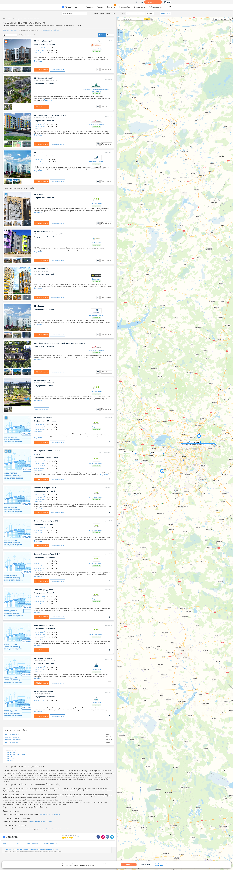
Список (103, 35)
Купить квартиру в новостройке (15, 754)
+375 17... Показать (41, 716)
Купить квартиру (10, 752)
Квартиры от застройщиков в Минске (40, 822)
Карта (111, 35)
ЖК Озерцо (38, 152)
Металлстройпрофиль (96, 124)
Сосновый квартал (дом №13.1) (47, 554)
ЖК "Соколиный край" (43, 78)
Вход (168, 2)
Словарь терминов (32, 843)
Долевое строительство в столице (49, 814)
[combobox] (74, 13)
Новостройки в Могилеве (13, 739)
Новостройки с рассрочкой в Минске (58, 829)
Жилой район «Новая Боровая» (47, 451)
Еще (165, 13)
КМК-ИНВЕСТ (96, 669)
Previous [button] (6, 52)
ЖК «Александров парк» (44, 231)
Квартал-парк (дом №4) (44, 625)
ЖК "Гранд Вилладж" (43, 41)
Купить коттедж (9, 758)
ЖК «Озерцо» (39, 306)
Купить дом (8, 756)
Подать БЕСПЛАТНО (154, 2)
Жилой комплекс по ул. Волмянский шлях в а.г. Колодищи (59, 343)
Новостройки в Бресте (12, 737)
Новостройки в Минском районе (29, 30)
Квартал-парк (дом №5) (44, 589)
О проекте (6, 843)
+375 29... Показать (41, 144)
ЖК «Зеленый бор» (42, 380)
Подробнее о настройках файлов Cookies (162, 864)
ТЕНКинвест (96, 243)
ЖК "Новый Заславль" (43, 658)
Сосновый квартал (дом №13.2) (47, 521)
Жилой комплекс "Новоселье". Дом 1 (50, 115)
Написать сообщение (57, 107)
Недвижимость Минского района (13, 19)
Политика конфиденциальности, (14, 849)
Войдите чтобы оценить (84, 837)
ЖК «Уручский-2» (41, 269)
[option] (17, 52)
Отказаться (145, 865)
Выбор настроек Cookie (52, 849)
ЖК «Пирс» (38, 194)
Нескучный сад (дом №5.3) (45, 488)
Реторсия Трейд (96, 49)
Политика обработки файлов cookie (34, 849)
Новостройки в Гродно (12, 742)
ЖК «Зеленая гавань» (43, 417)
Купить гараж (9, 760)
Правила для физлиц (50, 843)
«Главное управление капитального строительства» (96, 90)
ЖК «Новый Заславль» (43, 691)
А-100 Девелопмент (96, 203)
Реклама (17, 843)
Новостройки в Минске (10, 30)
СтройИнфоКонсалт (96, 162)
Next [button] (28, 52)
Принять (129, 865)
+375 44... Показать (41, 70)
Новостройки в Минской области (51, 30)
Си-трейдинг (96, 279)
